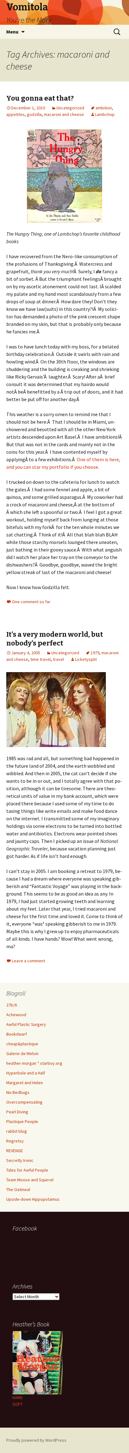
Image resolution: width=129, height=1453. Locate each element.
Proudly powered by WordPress (36, 1440)
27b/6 (11, 1005)
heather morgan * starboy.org (34, 1063)
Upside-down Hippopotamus (32, 1199)
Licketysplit (86, 659)
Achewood (16, 1014)
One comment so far (31, 601)
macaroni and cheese (64, 114)
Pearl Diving (17, 1112)
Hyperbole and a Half (25, 1073)
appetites (15, 114)
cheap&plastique (22, 1044)
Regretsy (15, 1141)
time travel (40, 659)
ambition (103, 108)
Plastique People (22, 1121)
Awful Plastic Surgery (26, 1024)
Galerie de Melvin (22, 1053)
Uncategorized (70, 108)
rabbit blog (16, 1131)
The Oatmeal (18, 1189)
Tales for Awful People (27, 1170)
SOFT (18, 1404)
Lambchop (105, 114)
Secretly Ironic (20, 1160)
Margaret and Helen (24, 1082)
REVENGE (14, 1150)
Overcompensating (24, 1102)
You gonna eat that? (40, 98)
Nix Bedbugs (17, 1092)
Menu (12, 32)
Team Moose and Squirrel (30, 1180)
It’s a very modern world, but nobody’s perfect (54, 639)
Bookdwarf (16, 1034)
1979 (94, 653)
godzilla (34, 114)
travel (58, 659)
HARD (18, 1397)
